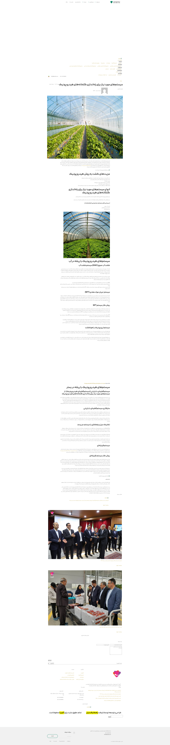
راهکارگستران (92, 712)
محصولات (98, 2)
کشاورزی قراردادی (71, 675)
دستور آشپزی (91, 2)
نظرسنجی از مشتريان (112, 75)
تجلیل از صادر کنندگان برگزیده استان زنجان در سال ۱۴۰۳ (110, 694)
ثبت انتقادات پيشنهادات (102, 75)
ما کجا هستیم (77, 2)
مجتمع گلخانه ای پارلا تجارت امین (90, 66)
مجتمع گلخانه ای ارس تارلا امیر (102, 66)
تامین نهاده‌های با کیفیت (69, 673)
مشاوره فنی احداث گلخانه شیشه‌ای (68, 677)
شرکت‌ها (120, 64)
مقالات (117, 72)
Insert (109, 717)
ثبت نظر (49, 660)
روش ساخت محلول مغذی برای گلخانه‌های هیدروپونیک (94, 383)
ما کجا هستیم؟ (62, 741)
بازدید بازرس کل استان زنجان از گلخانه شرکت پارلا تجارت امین (109, 696)
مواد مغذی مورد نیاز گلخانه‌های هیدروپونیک (68, 450)
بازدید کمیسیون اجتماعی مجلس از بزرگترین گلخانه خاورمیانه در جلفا (108, 698)
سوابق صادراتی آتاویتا (95, 63)
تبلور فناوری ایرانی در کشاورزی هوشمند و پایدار (112, 700)
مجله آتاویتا (120, 70)
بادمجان (107, 69)
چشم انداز (108, 63)
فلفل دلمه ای (112, 69)
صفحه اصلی (120, 60)
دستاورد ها (103, 63)
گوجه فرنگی (118, 69)
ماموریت (119, 63)
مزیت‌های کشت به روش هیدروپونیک (89, 174)
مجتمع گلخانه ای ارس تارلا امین (115, 66)
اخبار (120, 72)
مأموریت (82, 673)
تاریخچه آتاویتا (114, 63)
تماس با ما (71, 2)
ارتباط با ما (120, 73)
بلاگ (67, 2)
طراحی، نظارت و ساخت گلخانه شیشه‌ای (67, 679)
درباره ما (85, 2)
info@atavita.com (107, 734)
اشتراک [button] (52, 736)
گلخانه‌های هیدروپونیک (86, 165)
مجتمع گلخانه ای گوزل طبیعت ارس (75, 66)
